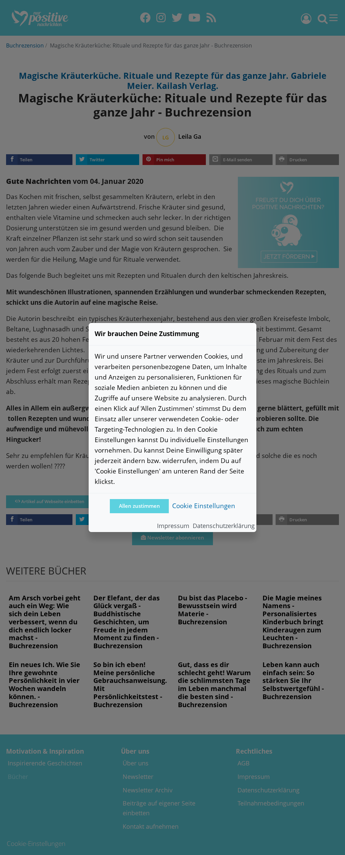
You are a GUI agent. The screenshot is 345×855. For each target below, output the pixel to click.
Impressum (173, 526)
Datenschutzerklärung (224, 526)
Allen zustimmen (139, 505)
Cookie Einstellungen (203, 505)
